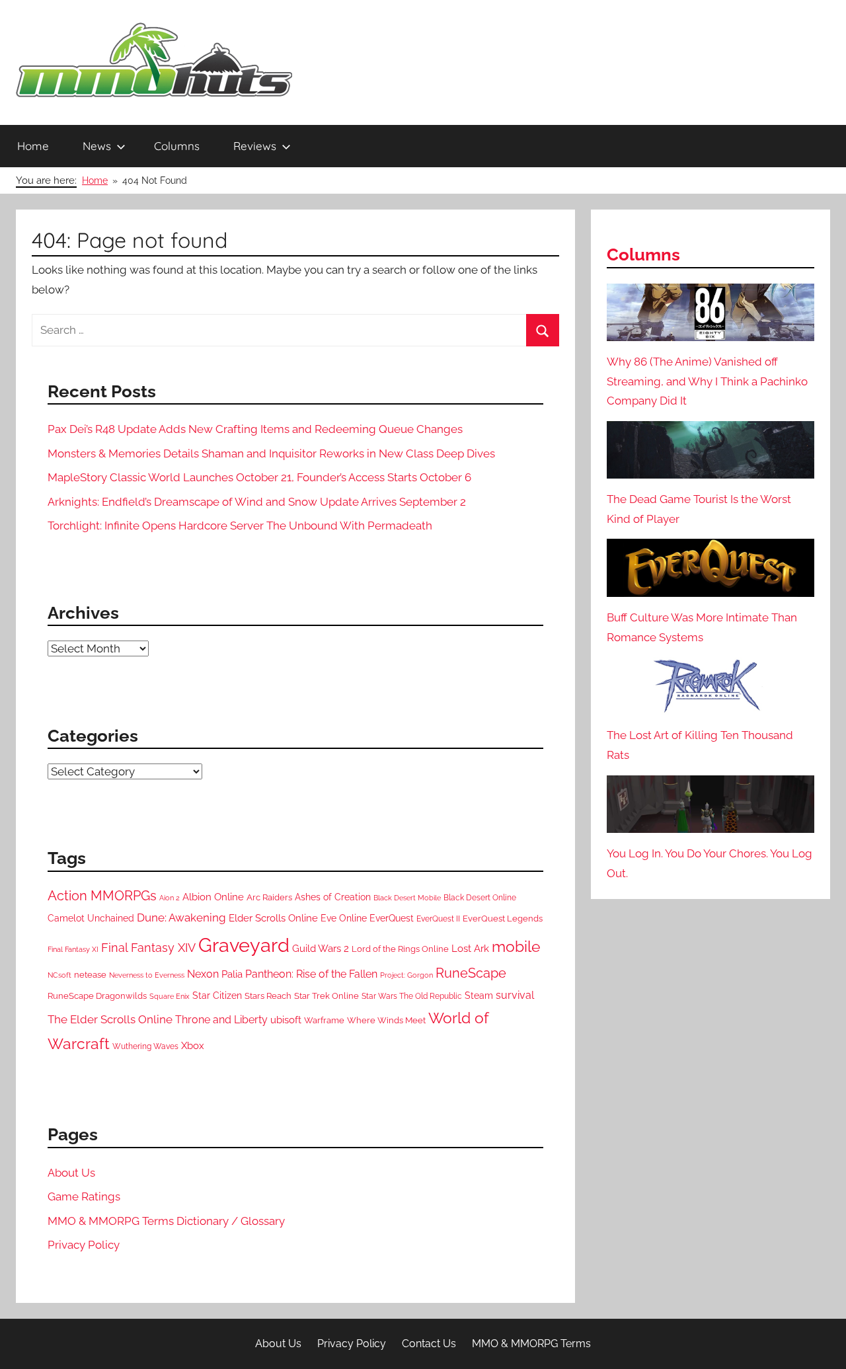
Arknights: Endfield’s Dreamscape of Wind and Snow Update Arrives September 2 (257, 501)
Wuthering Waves (145, 1046)
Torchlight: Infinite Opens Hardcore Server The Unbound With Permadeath (240, 525)
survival (515, 995)
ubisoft (285, 1020)
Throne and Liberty (221, 1019)
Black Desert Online (479, 897)
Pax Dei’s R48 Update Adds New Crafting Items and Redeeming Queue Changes (255, 429)
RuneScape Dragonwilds (97, 996)
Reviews (254, 146)
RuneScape (471, 973)
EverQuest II (438, 918)
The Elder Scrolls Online (110, 1019)
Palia (232, 974)
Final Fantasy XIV (148, 948)
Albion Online (213, 896)
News (97, 146)
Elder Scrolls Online (273, 918)
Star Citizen (217, 995)
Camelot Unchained (91, 918)
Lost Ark (470, 948)
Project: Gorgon (406, 975)
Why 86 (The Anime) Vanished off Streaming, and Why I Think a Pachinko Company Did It (707, 381)
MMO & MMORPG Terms (531, 1343)
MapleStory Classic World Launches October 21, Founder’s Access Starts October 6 (259, 477)
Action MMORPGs (102, 896)
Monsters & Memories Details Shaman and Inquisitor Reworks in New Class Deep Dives (271, 453)
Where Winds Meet (386, 1020)
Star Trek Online (326, 996)
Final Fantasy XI (73, 949)
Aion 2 (169, 897)
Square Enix (169, 996)
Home (33, 146)
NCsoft (59, 975)
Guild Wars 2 (320, 949)
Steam (479, 995)
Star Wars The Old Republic (412, 996)
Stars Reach (268, 996)
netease (90, 975)
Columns (177, 146)
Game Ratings (84, 1196)
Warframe (324, 1020)
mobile (516, 946)
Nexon (203, 974)
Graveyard (243, 945)
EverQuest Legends (503, 918)
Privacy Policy (84, 1244)
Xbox (192, 1046)
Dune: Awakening (181, 917)
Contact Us (429, 1343)
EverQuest (391, 918)
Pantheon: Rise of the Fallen (311, 974)
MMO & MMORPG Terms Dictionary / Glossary (166, 1221)
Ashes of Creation (333, 897)
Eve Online (344, 918)
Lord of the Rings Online (400, 949)
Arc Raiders (269, 897)
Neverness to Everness (146, 975)
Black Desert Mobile (407, 897)
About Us (71, 1172)
